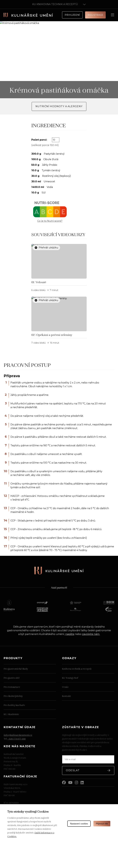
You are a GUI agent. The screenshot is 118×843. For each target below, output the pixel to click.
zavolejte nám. (91, 634)
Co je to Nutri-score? (49, 220)
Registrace (95, 15)
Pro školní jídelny (13, 695)
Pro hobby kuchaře (14, 704)
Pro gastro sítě (12, 677)
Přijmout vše (102, 823)
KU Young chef (70, 677)
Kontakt (66, 695)
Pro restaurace (12, 686)
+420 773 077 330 (16, 738)
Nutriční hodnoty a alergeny (59, 106)
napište (69, 634)
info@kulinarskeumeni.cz (18, 734)
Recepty (12, 28)
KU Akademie (11, 714)
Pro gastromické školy (16, 668)
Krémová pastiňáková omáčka (36, 28)
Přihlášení (72, 15)
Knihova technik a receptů (76, 668)
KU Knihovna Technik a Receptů (55, 4)
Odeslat (73, 770)
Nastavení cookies (79, 823)
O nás (65, 686)
